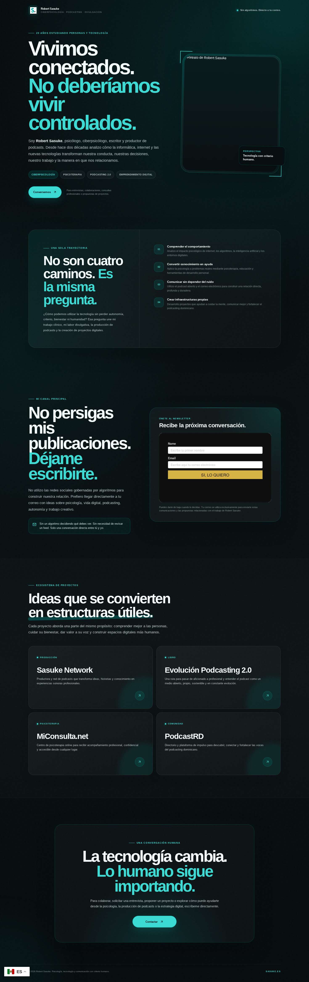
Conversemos (42, 192)
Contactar (151, 921)
